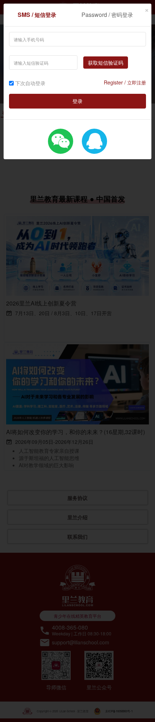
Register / (125, 82)
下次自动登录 (30, 83)
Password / (107, 14)
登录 (77, 101)
